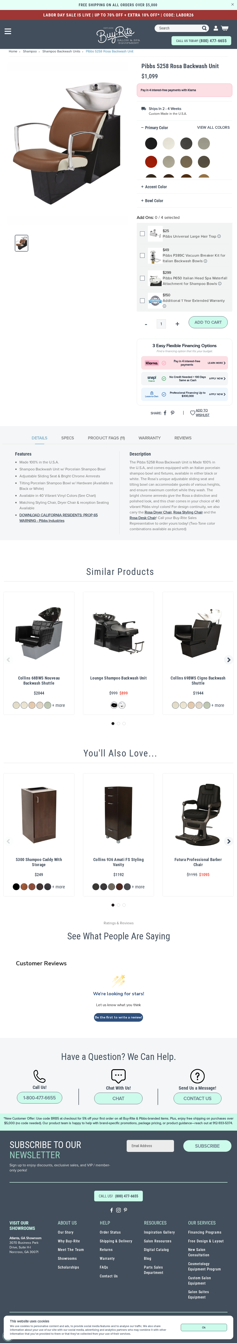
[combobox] (182, 28)
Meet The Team (71, 1249)
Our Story (65, 1232)
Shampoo (30, 51)
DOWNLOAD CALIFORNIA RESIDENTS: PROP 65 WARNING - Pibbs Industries (58, 517)
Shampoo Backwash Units (61, 51)
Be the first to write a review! (118, 1017)
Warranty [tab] (150, 438)
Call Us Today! (201, 40)
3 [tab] (124, 723)
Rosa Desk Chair (143, 517)
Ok (204, 1327)
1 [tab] (113, 723)
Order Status (110, 1232)
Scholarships (68, 1267)
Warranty (107, 1258)
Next (229, 659)
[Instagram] (118, 1211)
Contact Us (198, 1098)
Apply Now (216, 378)
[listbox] (185, 155)
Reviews (183, 438)
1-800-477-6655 (39, 1097)
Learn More (215, 363)
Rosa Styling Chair (188, 512)
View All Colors (213, 127)
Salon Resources (158, 1241)
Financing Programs (204, 1232)
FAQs (104, 1267)
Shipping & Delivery (116, 1241)
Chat (118, 1098)
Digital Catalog (156, 1249)
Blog (147, 1258)
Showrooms (67, 1258)
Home (13, 51)
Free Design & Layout (206, 1241)
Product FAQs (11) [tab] (106, 438)
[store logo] (118, 35)
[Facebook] (111, 1211)
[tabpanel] (118, 492)
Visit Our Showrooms (22, 1225)
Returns (106, 1249)
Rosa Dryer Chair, (158, 512)
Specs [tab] (67, 438)
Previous (7, 659)
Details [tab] (39, 438)
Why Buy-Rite (69, 1241)
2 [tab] (118, 723)
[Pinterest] (125, 1211)
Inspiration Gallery (159, 1232)
